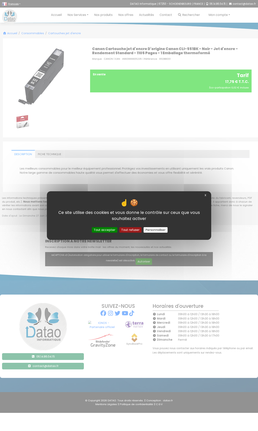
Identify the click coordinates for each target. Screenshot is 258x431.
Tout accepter (104, 230)
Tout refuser (130, 230)
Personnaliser (155, 230)
